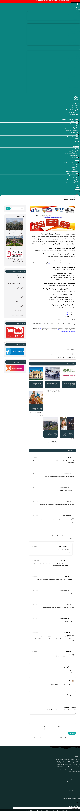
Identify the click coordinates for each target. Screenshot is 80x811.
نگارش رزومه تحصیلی (74, 29)
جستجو (8, 208)
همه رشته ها (48, 391)
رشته (36, 412)
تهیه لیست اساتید (75, 37)
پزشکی (50, 438)
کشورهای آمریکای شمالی (73, 14)
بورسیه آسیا (41, 412)
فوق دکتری (40, 413)
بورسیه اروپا (69, 438)
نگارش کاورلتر (76, 40)
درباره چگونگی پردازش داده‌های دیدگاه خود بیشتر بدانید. (44, 737)
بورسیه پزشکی (61, 353)
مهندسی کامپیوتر (53, 391)
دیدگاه (74, 713)
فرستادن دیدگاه (72, 733)
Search (78, 191)
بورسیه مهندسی (48, 353)
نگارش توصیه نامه (75, 31)
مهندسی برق (58, 391)
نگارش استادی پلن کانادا (74, 42)
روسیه (34, 412)
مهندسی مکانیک (50, 442)
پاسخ (73, 464)
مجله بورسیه (49, 390)
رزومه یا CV (67, 309)
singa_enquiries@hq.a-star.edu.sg (68, 331)
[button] (57, 357)
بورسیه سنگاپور (55, 353)
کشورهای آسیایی (75, 12)
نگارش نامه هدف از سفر (74, 33)
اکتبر (56, 438)
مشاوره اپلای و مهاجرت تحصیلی (72, 24)
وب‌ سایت (43, 726)
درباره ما (77, 141)
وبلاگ (77, 144)
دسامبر (66, 438)
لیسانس (33, 413)
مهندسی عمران (46, 441)
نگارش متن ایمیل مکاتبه (74, 35)
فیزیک (52, 390)
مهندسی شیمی (55, 441)
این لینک (49, 263)
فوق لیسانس (55, 390)
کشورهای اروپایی (75, 16)
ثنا (70, 501)
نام (75, 726)
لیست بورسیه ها (75, 103)
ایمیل (59, 726)
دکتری (44, 353)
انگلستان (72, 438)
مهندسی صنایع (51, 441)
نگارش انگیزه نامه (75, 26)
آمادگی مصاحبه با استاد (74, 44)
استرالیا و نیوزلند (76, 19)
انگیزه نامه (67, 311)
